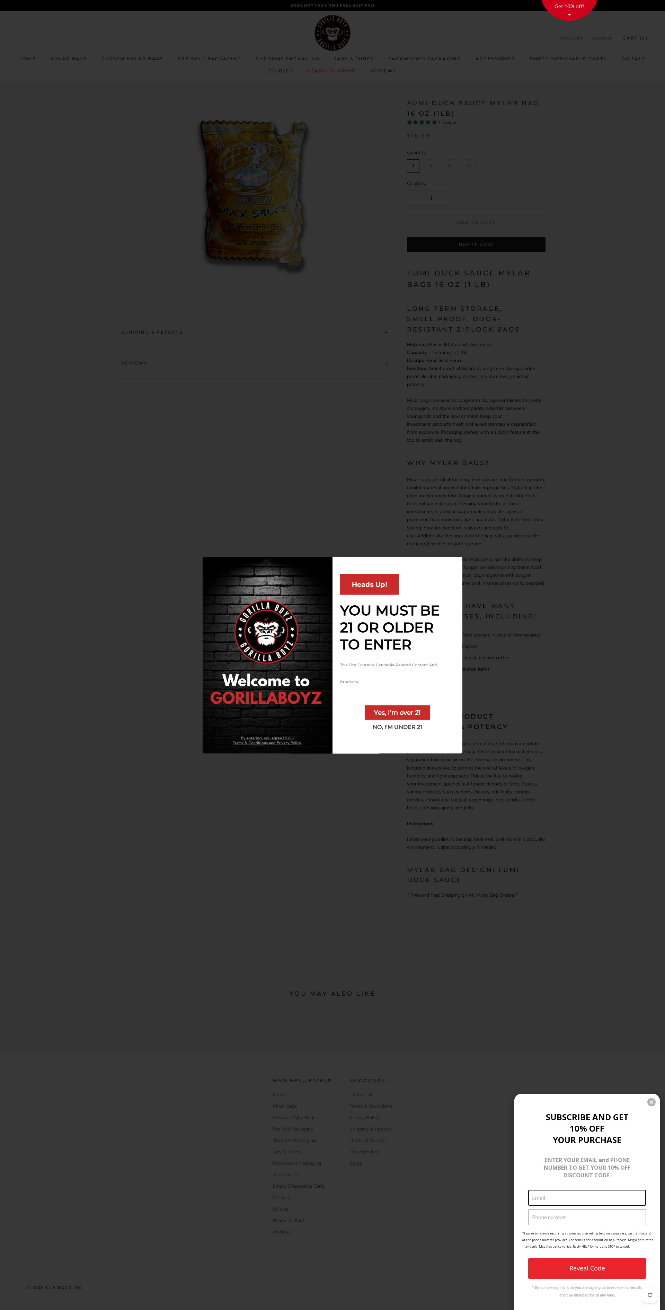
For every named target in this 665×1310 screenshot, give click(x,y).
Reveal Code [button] (587, 1268)
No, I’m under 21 (397, 726)
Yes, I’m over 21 (397, 712)
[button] (651, 1102)
